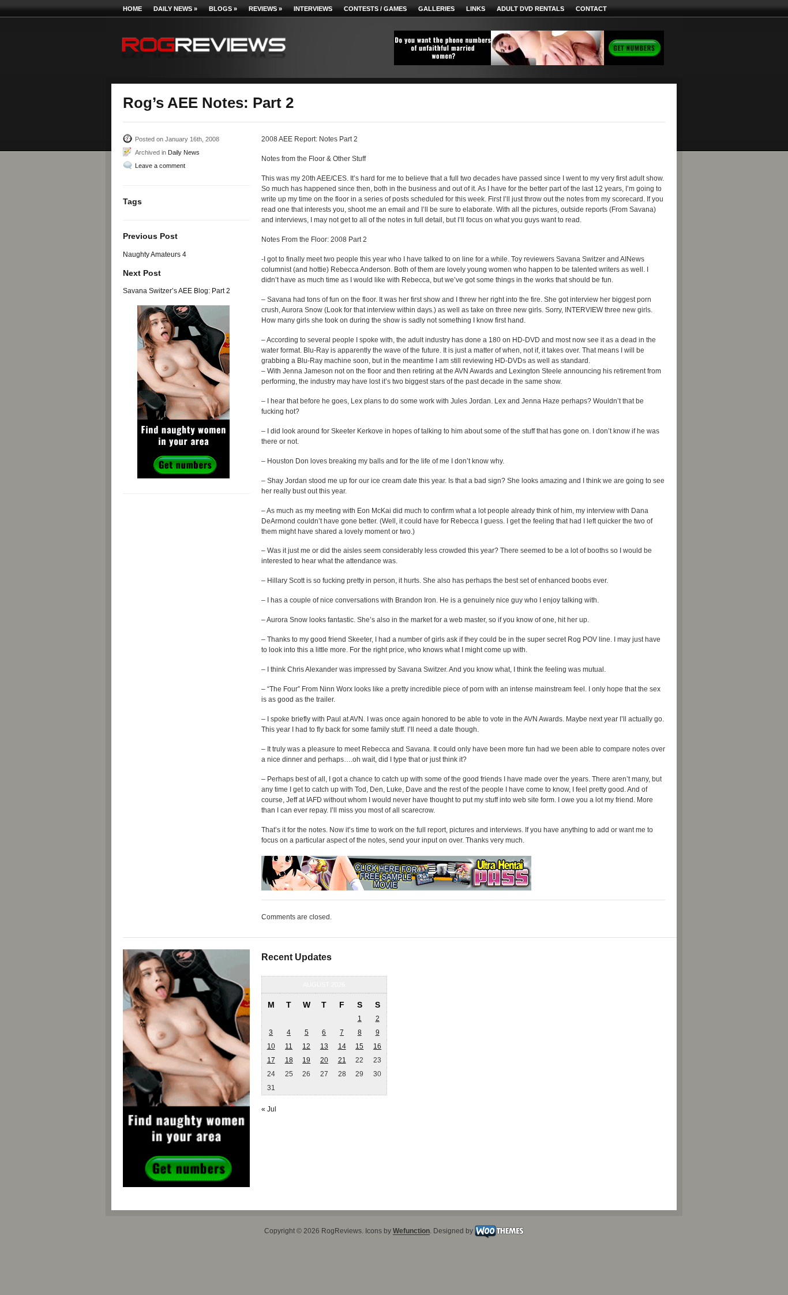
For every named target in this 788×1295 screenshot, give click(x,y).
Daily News (175, 8)
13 (324, 1046)
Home (132, 8)
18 (289, 1060)
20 (324, 1060)
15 (359, 1046)
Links (475, 8)
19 (306, 1060)
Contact (591, 8)
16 (377, 1046)
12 (306, 1046)
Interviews (313, 8)
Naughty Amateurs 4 (154, 254)
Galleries (436, 8)
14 (342, 1046)
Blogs (223, 8)
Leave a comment (160, 165)
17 (271, 1060)
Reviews (265, 8)
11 (288, 1046)
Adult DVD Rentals (530, 8)
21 (342, 1060)
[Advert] (529, 63)
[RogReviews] (203, 61)
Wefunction (411, 1231)
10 (271, 1046)
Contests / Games (375, 8)
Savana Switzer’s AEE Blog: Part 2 (176, 291)
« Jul (268, 1109)
